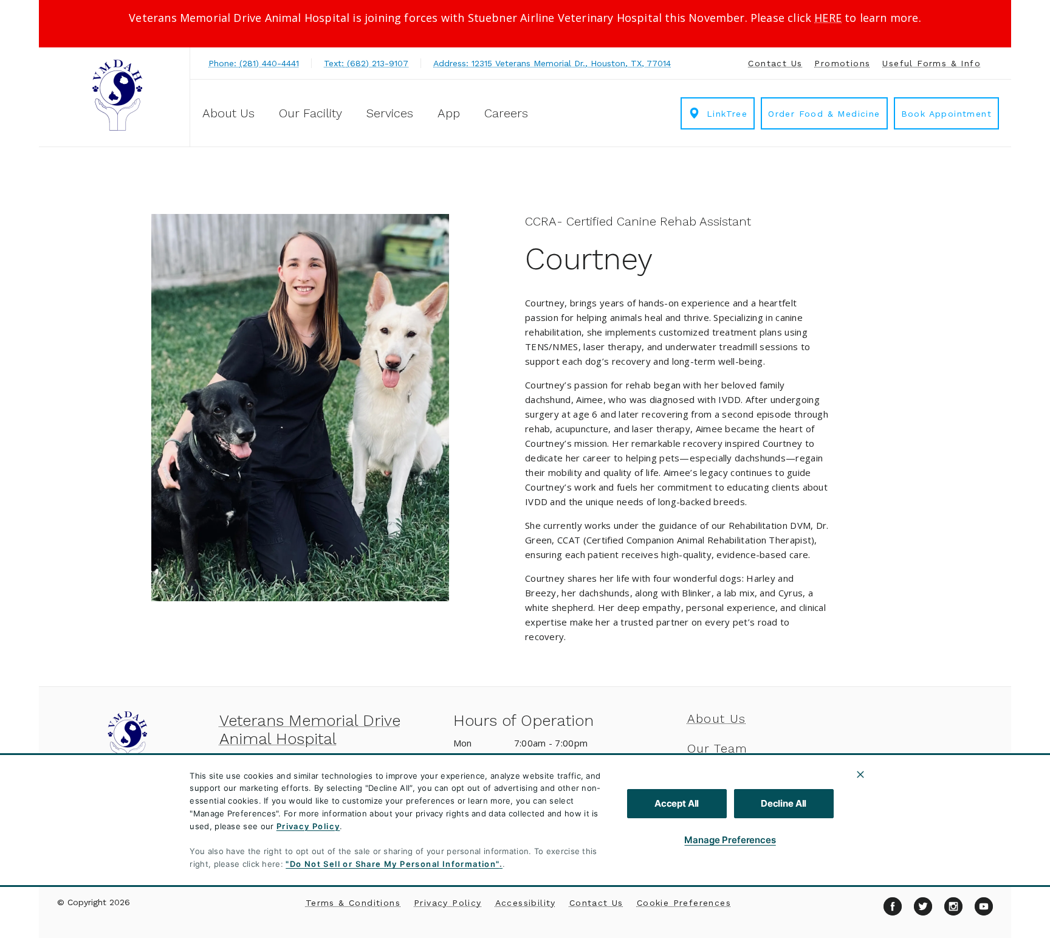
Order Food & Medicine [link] (824, 114)
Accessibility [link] (525, 903)
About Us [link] (716, 718)
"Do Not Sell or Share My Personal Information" (392, 864)
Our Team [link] (717, 748)
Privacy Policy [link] (448, 903)
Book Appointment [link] (946, 114)
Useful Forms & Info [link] (931, 63)
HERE (828, 17)
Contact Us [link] (775, 63)
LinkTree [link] (727, 114)
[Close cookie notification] (860, 774)
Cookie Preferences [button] (684, 903)
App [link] (448, 113)
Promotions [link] (842, 63)
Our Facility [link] (310, 113)
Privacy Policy (308, 826)
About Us (228, 113)
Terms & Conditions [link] (353, 903)
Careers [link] (506, 113)
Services (389, 113)
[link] (117, 95)
